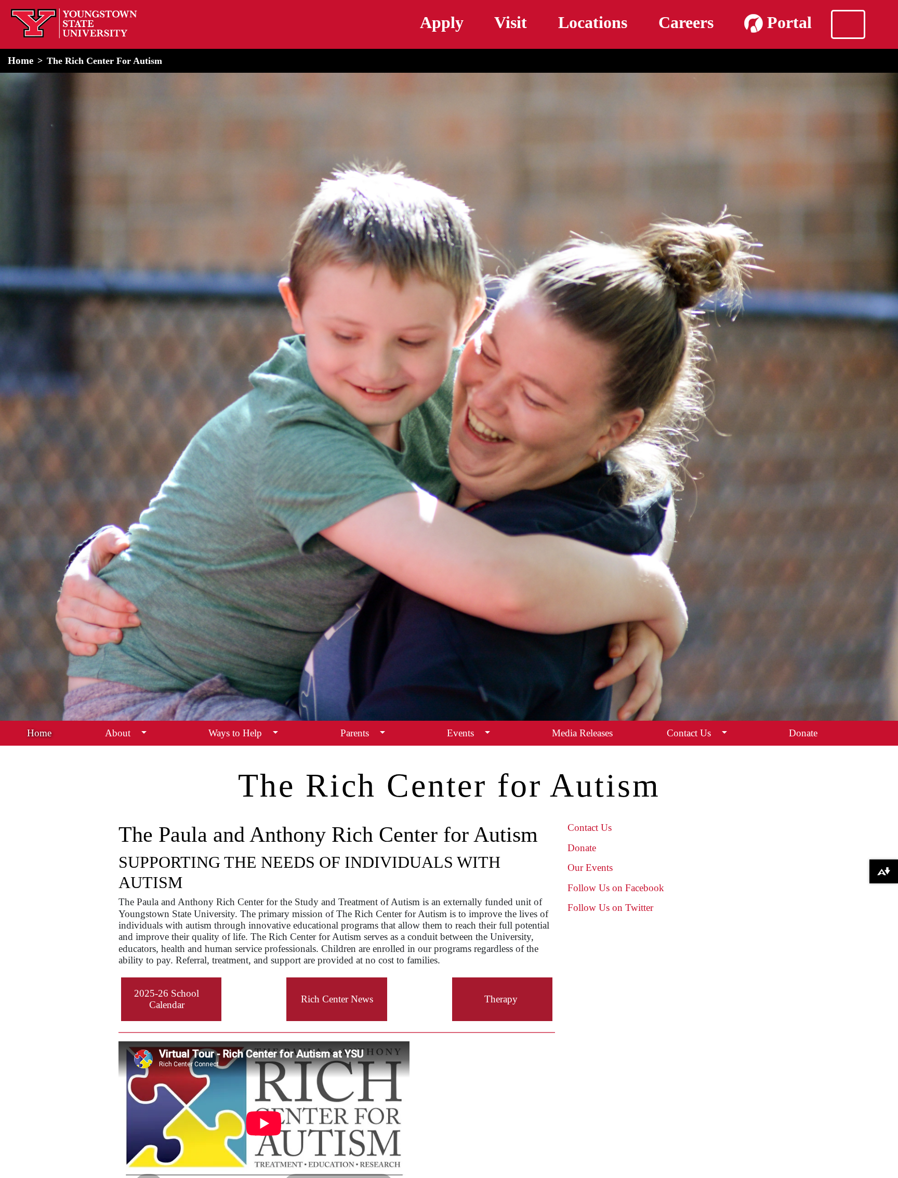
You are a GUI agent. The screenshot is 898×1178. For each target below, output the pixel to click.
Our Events (590, 867)
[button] (144, 733)
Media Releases (582, 732)
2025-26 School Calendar (166, 999)
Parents (354, 732)
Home (20, 60)
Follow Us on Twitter (610, 907)
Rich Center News (337, 999)
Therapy (501, 999)
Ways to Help (235, 732)
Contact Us (689, 732)
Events (460, 732)
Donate (803, 732)
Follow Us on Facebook (615, 887)
